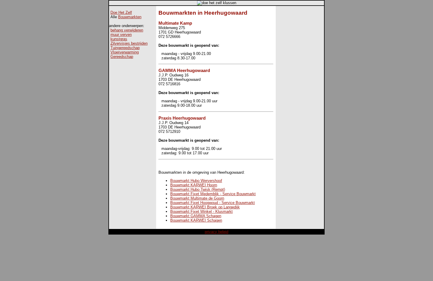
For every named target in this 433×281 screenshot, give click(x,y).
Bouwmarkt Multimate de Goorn (197, 198)
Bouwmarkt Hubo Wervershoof (196, 180)
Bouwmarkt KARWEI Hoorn (193, 185)
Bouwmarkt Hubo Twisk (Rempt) (197, 189)
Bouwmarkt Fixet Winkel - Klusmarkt (201, 211)
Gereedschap (121, 56)
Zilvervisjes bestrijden (129, 43)
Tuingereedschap (125, 48)
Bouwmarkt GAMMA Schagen (195, 216)
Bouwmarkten (129, 17)
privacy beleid (216, 232)
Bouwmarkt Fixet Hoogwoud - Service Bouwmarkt (212, 202)
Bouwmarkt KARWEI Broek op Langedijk (205, 207)
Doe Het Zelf (121, 12)
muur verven (121, 34)
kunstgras (118, 39)
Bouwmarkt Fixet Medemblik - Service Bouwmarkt (213, 194)
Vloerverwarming (124, 52)
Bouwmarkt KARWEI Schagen (196, 220)
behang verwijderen (126, 30)
